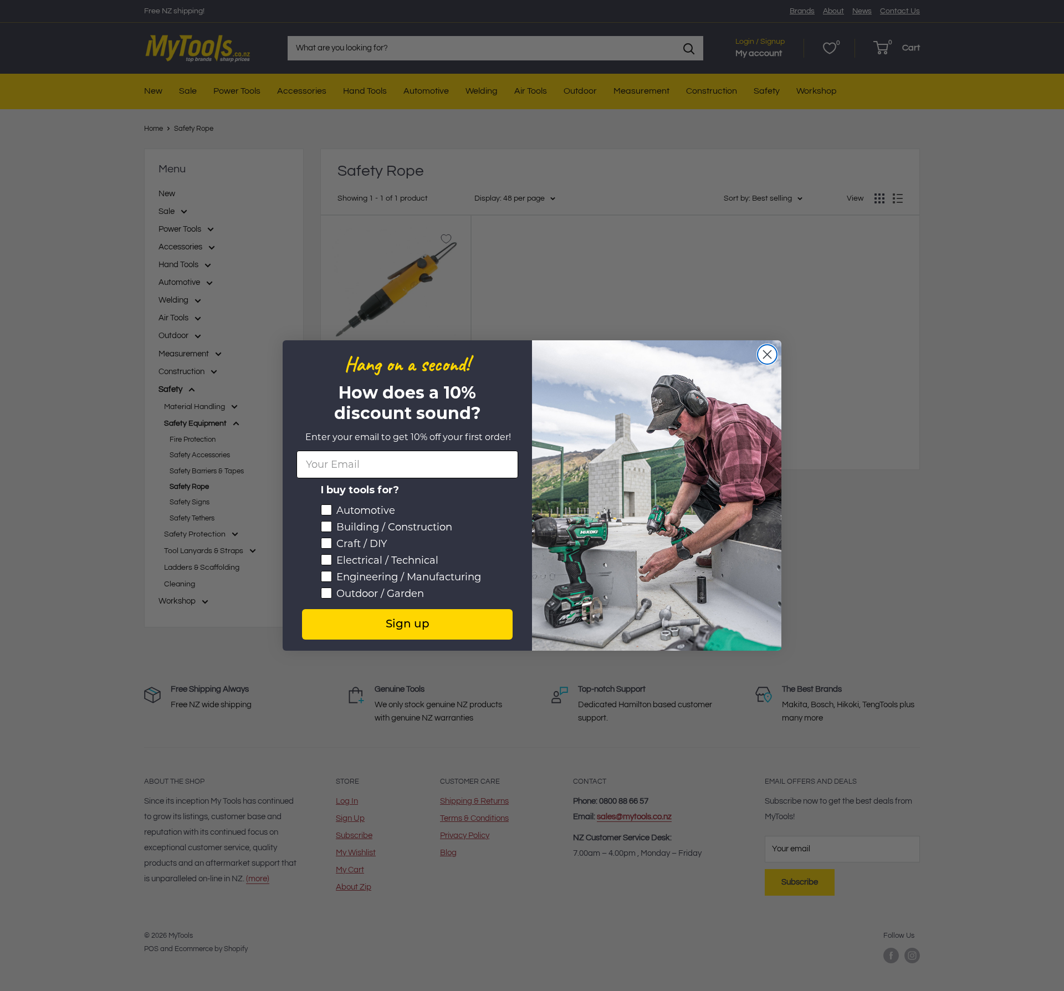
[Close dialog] (767, 354)
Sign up (407, 624)
